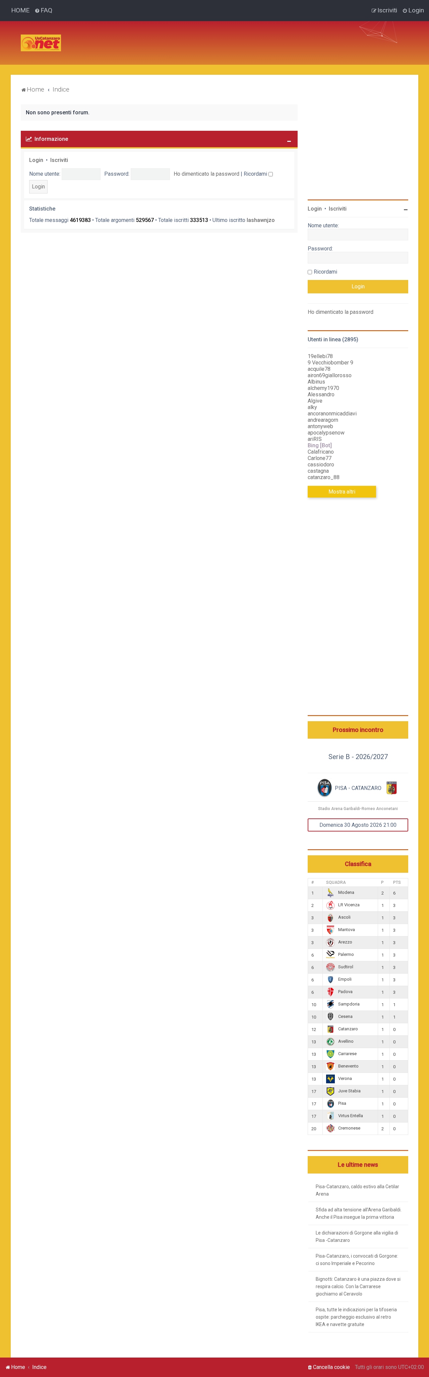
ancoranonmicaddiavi (332, 413)
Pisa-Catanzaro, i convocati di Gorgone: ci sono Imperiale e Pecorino (357, 1259)
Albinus (316, 382)
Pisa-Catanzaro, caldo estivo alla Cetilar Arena (357, 1190)
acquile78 (319, 369)
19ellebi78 (320, 356)
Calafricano (321, 452)
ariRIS (315, 439)
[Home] (41, 43)
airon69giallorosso (330, 375)
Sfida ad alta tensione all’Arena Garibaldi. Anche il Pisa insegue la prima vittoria (359, 1213)
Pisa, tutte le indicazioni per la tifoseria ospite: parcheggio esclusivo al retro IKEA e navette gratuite (356, 1317)
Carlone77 (319, 458)
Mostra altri (341, 492)
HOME (20, 10)
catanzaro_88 (324, 477)
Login (36, 160)
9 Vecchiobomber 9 (330, 362)
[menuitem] (43, 10)
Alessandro (321, 394)
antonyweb (320, 426)
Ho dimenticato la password (206, 174)
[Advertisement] (188, 36)
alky (312, 407)
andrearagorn (323, 420)
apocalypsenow (326, 432)
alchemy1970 (323, 388)
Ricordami (256, 174)
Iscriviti (59, 160)
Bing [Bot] (320, 445)
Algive (315, 401)
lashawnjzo (261, 220)
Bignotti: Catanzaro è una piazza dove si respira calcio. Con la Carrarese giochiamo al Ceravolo (358, 1286)
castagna (318, 471)
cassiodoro (321, 464)
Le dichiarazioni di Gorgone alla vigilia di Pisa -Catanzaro (357, 1236)
